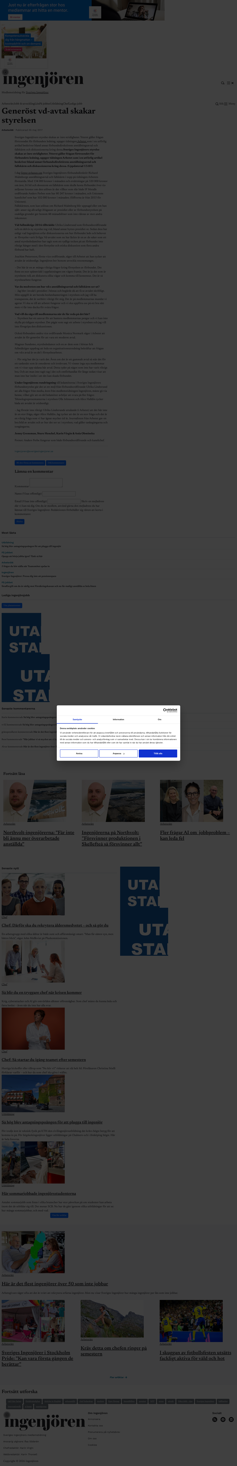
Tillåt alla (158, 753)
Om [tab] (159, 719)
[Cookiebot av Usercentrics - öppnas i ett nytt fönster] (165, 710)
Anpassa (117, 753)
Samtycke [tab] (77, 719)
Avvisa (79, 753)
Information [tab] (118, 719)
